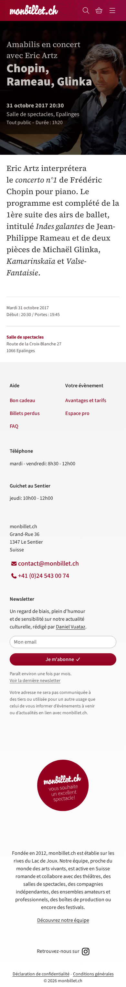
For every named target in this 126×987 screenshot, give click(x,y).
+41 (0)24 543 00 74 (43, 575)
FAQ (14, 426)
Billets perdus (25, 413)
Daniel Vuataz (70, 626)
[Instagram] (84, 951)
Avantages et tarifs (85, 400)
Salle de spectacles (25, 337)
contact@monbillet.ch (48, 563)
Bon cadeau (22, 400)
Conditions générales (93, 974)
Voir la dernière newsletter (35, 680)
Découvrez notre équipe (63, 920)
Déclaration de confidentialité (41, 974)
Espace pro (77, 413)
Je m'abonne (60, 659)
